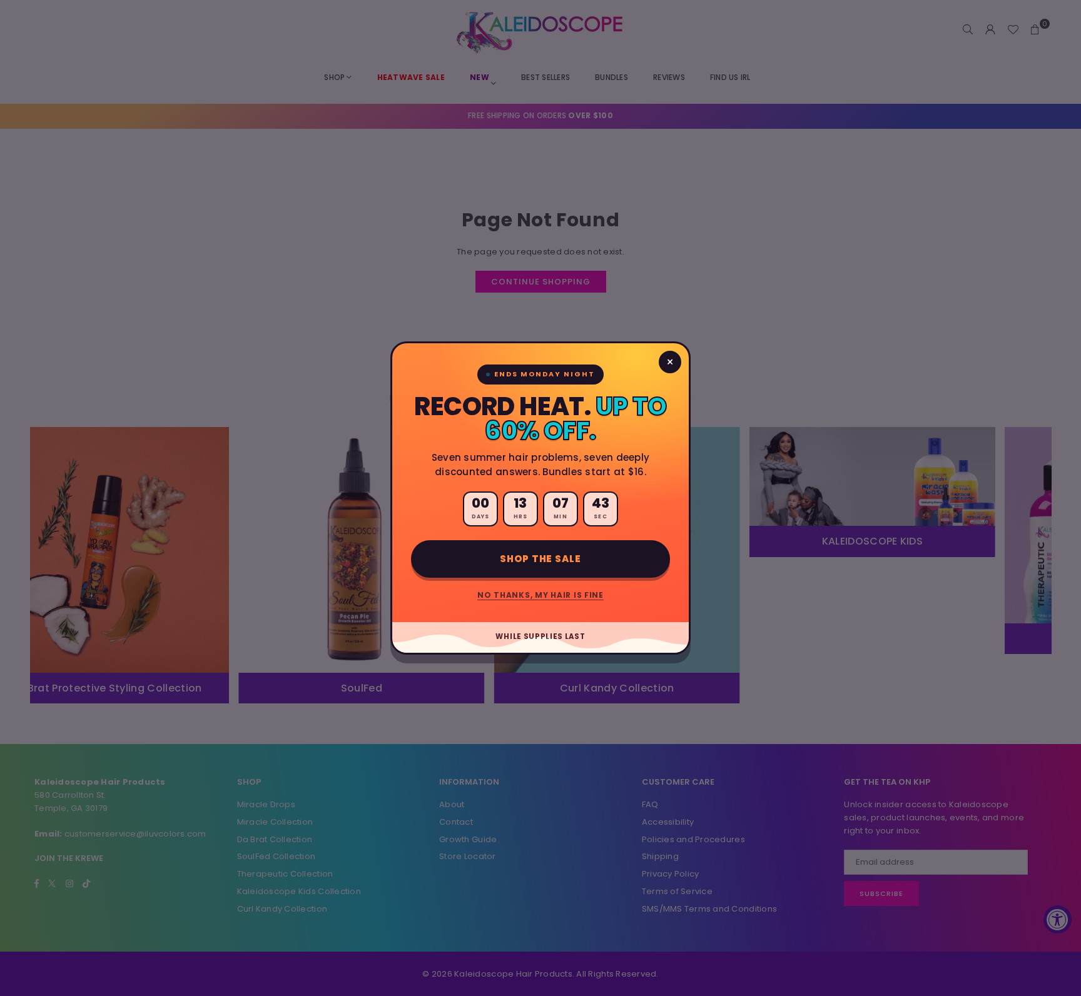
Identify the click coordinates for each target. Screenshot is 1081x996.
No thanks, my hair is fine (540, 595)
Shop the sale (540, 558)
